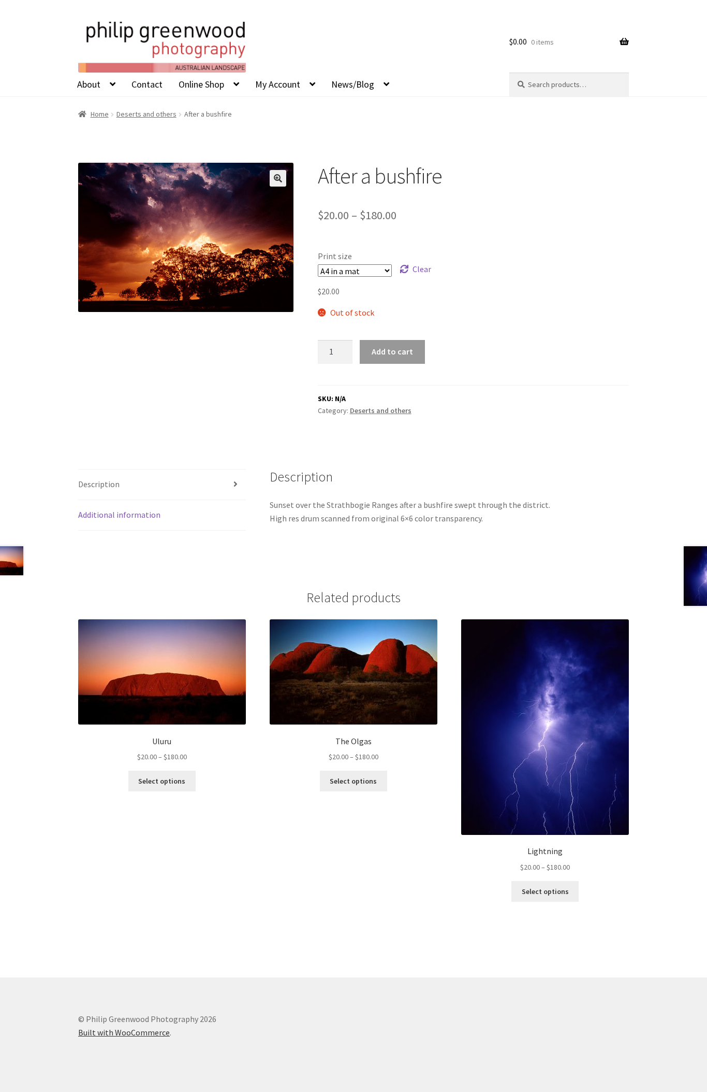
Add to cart (392, 351)
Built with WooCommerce (124, 1032)
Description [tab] (99, 484)
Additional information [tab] (119, 514)
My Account (277, 84)
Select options (161, 781)
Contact (147, 84)
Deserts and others (146, 114)
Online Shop (201, 84)
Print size (335, 256)
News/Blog (352, 84)
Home (100, 114)
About (88, 84)
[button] (278, 178)
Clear (422, 269)
